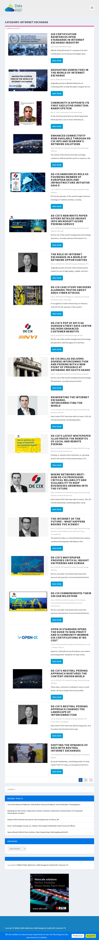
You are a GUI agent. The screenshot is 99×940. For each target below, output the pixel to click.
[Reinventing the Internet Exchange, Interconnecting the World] (27, 405)
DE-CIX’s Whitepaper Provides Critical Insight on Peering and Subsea (70, 560)
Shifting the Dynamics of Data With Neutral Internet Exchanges (69, 747)
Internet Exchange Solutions (67, 603)
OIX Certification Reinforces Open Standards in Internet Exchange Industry (67, 38)
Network (82, 264)
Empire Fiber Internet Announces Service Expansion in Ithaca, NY (33, 819)
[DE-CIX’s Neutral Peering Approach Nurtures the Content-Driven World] (27, 679)
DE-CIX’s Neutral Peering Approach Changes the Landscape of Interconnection (69, 710)
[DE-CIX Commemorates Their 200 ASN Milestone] (27, 601)
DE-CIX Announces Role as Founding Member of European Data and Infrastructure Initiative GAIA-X (70, 179)
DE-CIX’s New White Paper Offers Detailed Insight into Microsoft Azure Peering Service (69, 220)
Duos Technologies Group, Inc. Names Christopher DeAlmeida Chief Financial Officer (41, 826)
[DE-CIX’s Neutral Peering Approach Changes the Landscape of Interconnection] (27, 714)
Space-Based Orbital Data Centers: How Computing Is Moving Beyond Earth (37, 832)
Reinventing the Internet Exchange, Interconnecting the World (70, 401)
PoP (81, 335)
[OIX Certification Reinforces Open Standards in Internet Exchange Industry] (27, 45)
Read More (56, 60)
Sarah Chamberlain (62, 722)
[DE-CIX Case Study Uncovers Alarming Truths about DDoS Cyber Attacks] (27, 295)
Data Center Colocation (66, 600)
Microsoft (60, 231)
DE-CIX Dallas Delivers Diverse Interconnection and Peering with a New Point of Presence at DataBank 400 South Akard (70, 364)
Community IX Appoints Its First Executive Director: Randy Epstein (70, 105)
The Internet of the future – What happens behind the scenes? (68, 521)
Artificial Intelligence (66, 297)
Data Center (64, 374)
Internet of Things (78, 531)
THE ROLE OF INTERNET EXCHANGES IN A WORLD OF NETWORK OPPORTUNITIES (69, 257)
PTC (87, 264)
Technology (67, 300)
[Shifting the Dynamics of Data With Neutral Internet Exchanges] (27, 753)
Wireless (53, 758)
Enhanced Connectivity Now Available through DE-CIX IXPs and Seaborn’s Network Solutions (71, 140)
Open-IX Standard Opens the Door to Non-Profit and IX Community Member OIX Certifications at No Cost (70, 634)
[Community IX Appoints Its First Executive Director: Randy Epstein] (27, 113)
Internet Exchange (65, 47)
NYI (78, 335)
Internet (86, 297)
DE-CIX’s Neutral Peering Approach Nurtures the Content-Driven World (69, 673)
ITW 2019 (60, 412)
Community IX (64, 112)
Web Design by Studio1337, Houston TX (52, 865)
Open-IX (61, 647)
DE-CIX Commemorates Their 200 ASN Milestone (71, 594)
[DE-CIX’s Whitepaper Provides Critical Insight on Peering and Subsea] (27, 565)
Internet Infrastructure (64, 451)
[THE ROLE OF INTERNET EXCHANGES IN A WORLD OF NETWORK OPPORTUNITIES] (27, 262)
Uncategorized (56, 534)
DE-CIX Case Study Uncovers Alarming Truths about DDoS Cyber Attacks (71, 289)
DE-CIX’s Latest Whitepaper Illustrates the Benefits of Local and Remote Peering (71, 440)
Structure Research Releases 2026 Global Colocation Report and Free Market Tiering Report (43, 804)
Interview (80, 719)
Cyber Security (78, 297)
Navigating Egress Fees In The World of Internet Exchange (69, 72)
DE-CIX (61, 148)
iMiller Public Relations (26, 865)
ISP (78, 264)
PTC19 (53, 722)
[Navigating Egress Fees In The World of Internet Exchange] (27, 80)
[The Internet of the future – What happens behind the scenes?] (27, 527)
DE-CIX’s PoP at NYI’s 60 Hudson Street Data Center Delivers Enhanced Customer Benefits (71, 327)
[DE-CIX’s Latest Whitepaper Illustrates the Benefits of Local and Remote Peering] (27, 444)
